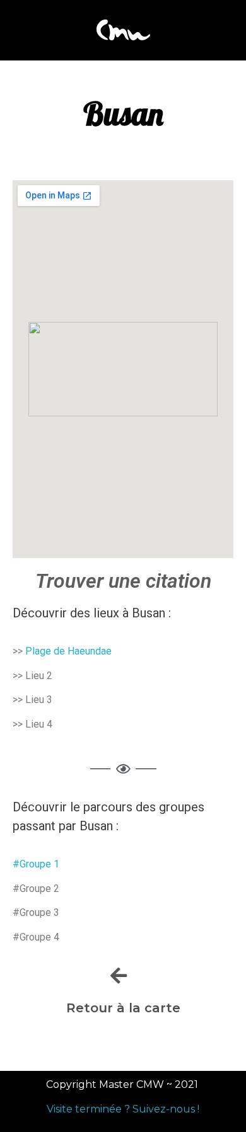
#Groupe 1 (37, 864)
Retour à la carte (123, 1007)
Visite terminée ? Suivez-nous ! (123, 1109)
